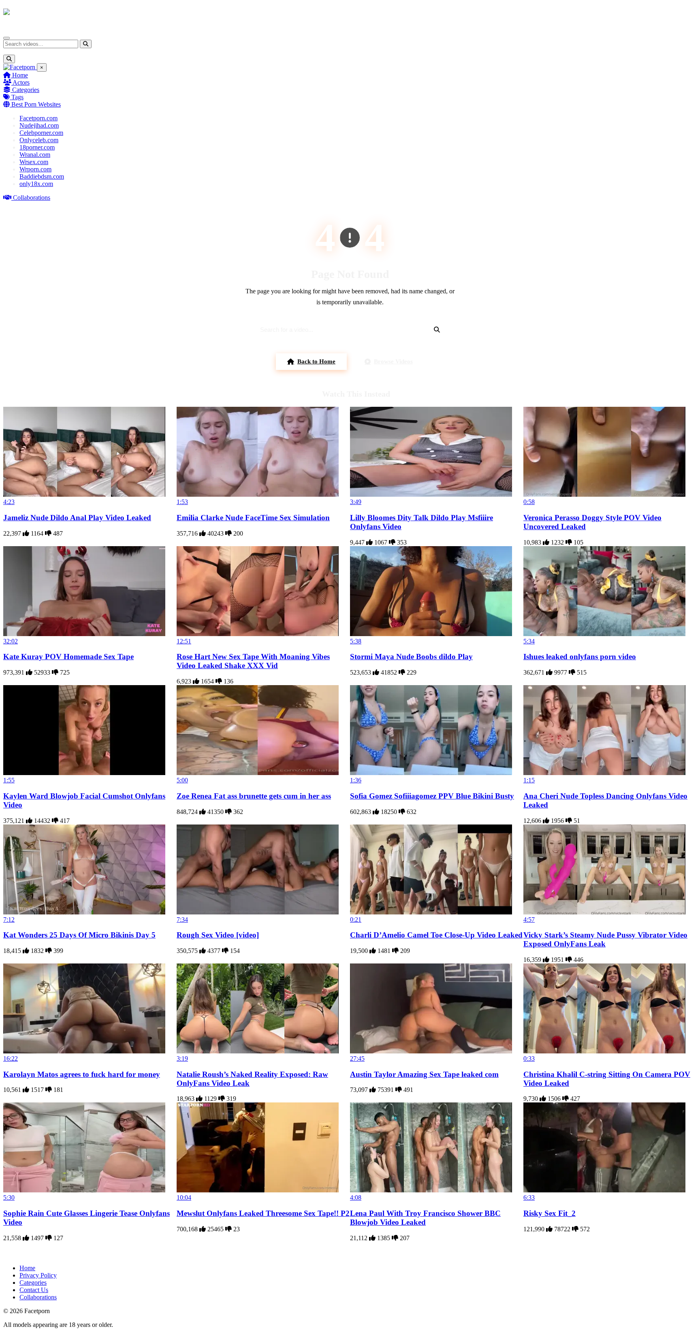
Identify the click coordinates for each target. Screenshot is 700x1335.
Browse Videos (393, 361)
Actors (20, 82)
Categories (25, 89)
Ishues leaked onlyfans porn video (579, 656)
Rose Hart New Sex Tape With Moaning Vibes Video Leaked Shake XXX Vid (253, 661)
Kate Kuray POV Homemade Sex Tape (68, 656)
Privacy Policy (38, 1275)
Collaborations (30, 197)
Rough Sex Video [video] (218, 935)
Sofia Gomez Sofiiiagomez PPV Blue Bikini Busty (432, 796)
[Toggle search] (9, 59)
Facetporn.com (38, 118)
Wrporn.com (35, 169)
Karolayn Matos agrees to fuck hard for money (81, 1074)
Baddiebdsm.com (41, 176)
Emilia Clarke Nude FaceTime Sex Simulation (253, 517)
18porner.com (37, 147)
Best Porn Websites (35, 104)
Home (19, 75)
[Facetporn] (35, 16)
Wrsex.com (33, 161)
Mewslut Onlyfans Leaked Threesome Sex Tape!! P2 (263, 1213)
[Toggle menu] (6, 38)
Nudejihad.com (39, 125)
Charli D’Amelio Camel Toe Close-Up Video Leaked (436, 935)
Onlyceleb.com (38, 140)
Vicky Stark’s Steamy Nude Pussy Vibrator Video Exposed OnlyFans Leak (605, 939)
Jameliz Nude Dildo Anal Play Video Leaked (77, 517)
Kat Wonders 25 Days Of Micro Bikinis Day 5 (79, 935)
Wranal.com (34, 154)
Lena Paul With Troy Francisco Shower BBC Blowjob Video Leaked (425, 1217)
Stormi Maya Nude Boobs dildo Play (411, 656)
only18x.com (36, 183)
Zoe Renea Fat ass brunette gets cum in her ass (254, 796)
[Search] (86, 44)
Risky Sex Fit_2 (549, 1213)
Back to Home (316, 361)
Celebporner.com (41, 132)
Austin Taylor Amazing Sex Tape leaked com (424, 1074)
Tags (16, 97)
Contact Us (33, 1289)
